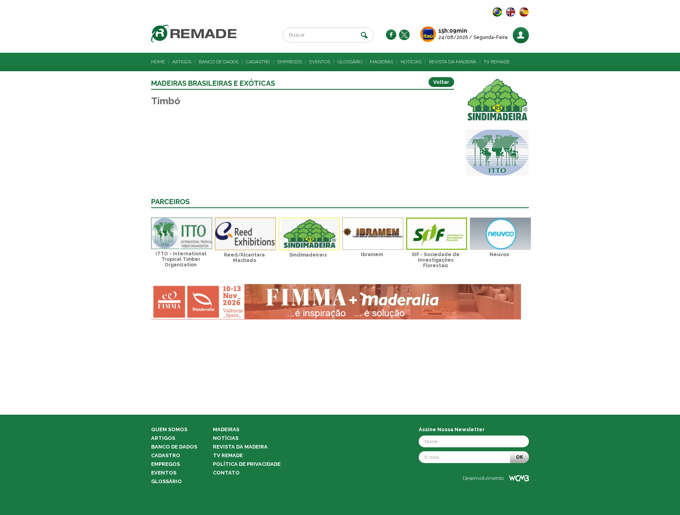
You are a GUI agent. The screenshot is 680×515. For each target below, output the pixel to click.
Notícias (411, 62)
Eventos (319, 62)
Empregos (289, 62)
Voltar (441, 82)
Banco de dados (218, 62)
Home (158, 62)
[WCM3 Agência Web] (519, 478)
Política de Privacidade (247, 464)
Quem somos (169, 429)
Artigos (181, 62)
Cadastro (258, 62)
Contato (226, 473)
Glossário (350, 62)
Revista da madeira (452, 62)
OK (519, 457)
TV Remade (497, 62)
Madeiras (381, 62)
